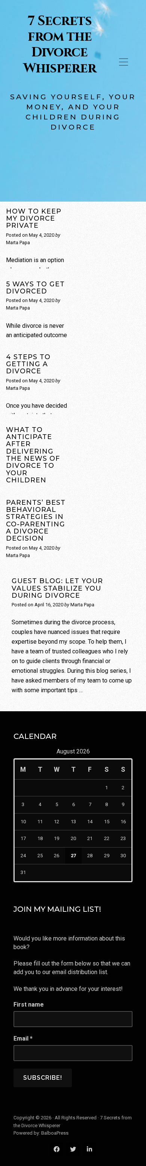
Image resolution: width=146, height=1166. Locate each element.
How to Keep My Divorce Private (33, 218)
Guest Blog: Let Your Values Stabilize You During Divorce (57, 588)
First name (28, 1004)
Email (23, 1038)
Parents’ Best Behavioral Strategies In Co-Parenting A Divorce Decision (36, 520)
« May (21, 886)
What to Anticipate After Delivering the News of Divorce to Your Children (33, 455)
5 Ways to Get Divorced (35, 287)
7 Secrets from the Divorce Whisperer (59, 45)
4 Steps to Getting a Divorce (28, 364)
